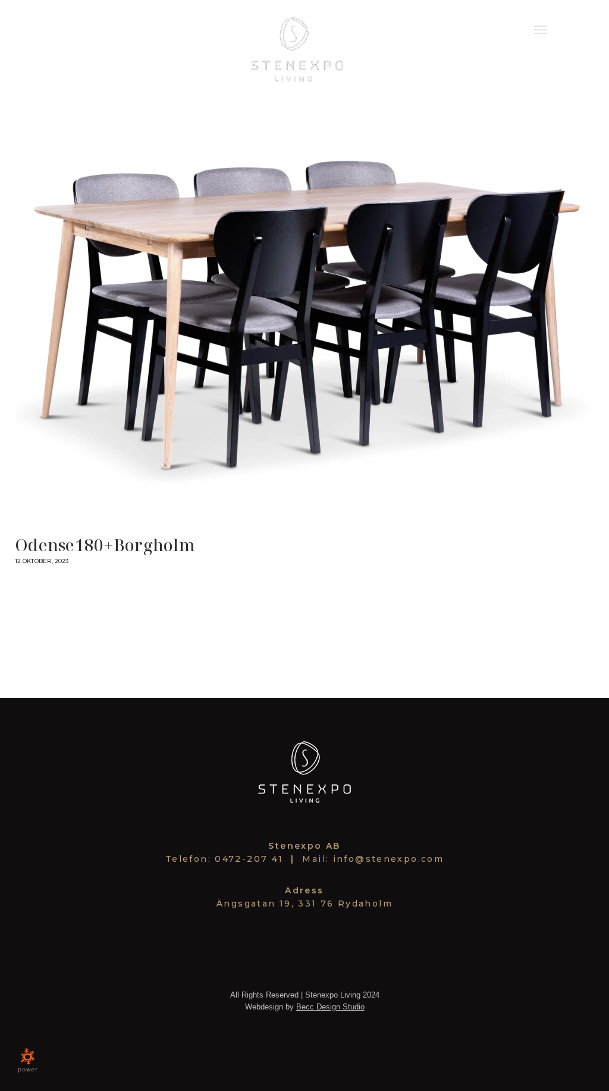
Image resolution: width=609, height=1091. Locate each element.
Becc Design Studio (330, 1006)
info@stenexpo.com (388, 859)
